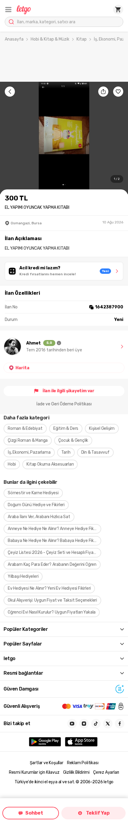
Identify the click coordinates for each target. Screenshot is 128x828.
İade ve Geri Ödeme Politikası (64, 404)
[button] (8, 9)
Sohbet (34, 813)
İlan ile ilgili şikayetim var (68, 390)
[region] (64, 138)
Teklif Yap (98, 813)
